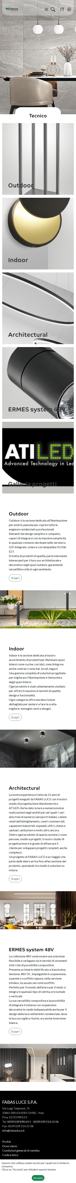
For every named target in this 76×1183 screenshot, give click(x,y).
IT (62, 9)
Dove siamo (9, 1146)
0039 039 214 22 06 (46, 1121)
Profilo (6, 1141)
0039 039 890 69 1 (19, 1121)
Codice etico (10, 1155)
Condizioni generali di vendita (20, 1150)
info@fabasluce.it (13, 1130)
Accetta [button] (38, 1177)
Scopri (15, 578)
